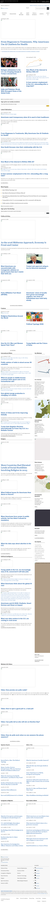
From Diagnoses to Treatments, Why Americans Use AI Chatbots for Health (25, 43)
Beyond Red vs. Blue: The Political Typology (10, 761)
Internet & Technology (21, 875)
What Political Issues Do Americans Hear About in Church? (16, 493)
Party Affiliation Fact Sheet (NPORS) (11, 294)
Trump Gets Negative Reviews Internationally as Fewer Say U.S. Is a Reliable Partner (14, 428)
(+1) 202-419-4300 (4, 862)
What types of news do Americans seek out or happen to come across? (37, 839)
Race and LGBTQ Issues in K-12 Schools (12, 795)
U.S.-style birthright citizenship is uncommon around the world (10, 823)
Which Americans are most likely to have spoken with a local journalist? (37, 816)
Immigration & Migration (7, 800)
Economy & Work (20, 870)
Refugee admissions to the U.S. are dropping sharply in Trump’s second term (11, 72)
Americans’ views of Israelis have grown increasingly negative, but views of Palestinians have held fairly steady (36, 296)
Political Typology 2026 (34, 324)
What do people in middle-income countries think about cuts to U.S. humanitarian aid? (13, 379)
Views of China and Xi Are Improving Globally (14, 414)
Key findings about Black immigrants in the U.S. (12, 830)
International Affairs (5, 870)
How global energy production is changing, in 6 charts (13, 394)
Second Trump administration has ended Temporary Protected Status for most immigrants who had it (24, 196)
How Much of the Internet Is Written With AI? (36, 71)
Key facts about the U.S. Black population (9, 837)
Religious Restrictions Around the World (12, 317)
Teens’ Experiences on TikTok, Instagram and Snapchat (34, 773)
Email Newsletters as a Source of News (37, 845)
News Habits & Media (31, 800)
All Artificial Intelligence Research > (8, 627)
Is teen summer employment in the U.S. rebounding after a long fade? (37, 84)
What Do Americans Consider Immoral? (37, 760)
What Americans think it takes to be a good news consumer (36, 823)
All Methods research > (39, 538)
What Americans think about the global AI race (16, 584)
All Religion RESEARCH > (5, 553)
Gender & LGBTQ (4, 883)
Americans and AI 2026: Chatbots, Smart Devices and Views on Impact (16, 604)
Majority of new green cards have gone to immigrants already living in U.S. (11, 816)
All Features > (13, 350)
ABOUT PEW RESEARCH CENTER (6, 891)
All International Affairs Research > (8, 436)
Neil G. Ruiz (37, 654)
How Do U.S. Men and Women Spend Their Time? (12, 344)
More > (36, 397)
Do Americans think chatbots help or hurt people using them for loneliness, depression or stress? (21, 51)
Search (27, 7)
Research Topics (4, 13)
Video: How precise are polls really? (14, 690)
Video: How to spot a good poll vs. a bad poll (17, 709)
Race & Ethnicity (4, 875)
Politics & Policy (4, 868)
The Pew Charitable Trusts (42, 893)
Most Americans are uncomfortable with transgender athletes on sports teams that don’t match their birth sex (12, 270)
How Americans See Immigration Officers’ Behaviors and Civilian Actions (12, 844)
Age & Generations (5, 880)
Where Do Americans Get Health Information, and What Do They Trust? (12, 776)
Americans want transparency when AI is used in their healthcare (25, 117)
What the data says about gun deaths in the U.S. (37, 766)
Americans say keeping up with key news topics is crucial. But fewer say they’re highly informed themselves (37, 831)
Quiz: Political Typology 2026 (9, 190)
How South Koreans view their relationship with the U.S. (21, 147)
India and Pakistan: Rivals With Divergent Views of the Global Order (11, 91)
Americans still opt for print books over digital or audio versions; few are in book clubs (37, 781)
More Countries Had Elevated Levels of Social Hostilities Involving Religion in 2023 (15, 467)
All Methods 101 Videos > (15, 741)
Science (18, 873)
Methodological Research (22, 880)
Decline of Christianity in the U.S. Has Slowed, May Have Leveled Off (11, 783)
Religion (2, 878)
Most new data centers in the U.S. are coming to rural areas (15, 619)
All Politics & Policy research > (16, 305)
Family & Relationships (22, 868)
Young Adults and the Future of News (36, 344)
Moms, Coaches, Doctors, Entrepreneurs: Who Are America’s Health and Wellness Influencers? (11, 768)
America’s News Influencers (8, 790)
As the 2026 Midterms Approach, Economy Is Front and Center (23, 243)
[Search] (48, 8)
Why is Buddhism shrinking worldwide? (37, 795)
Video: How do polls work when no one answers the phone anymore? (22, 736)
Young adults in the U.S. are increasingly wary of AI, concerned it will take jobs (21, 200)
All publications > (4, 182)
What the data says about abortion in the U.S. (16, 544)
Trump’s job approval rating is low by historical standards (37, 267)
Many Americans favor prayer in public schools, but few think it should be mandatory (15, 518)
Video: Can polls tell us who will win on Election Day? (20, 722)
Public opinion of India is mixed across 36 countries (15, 203)
